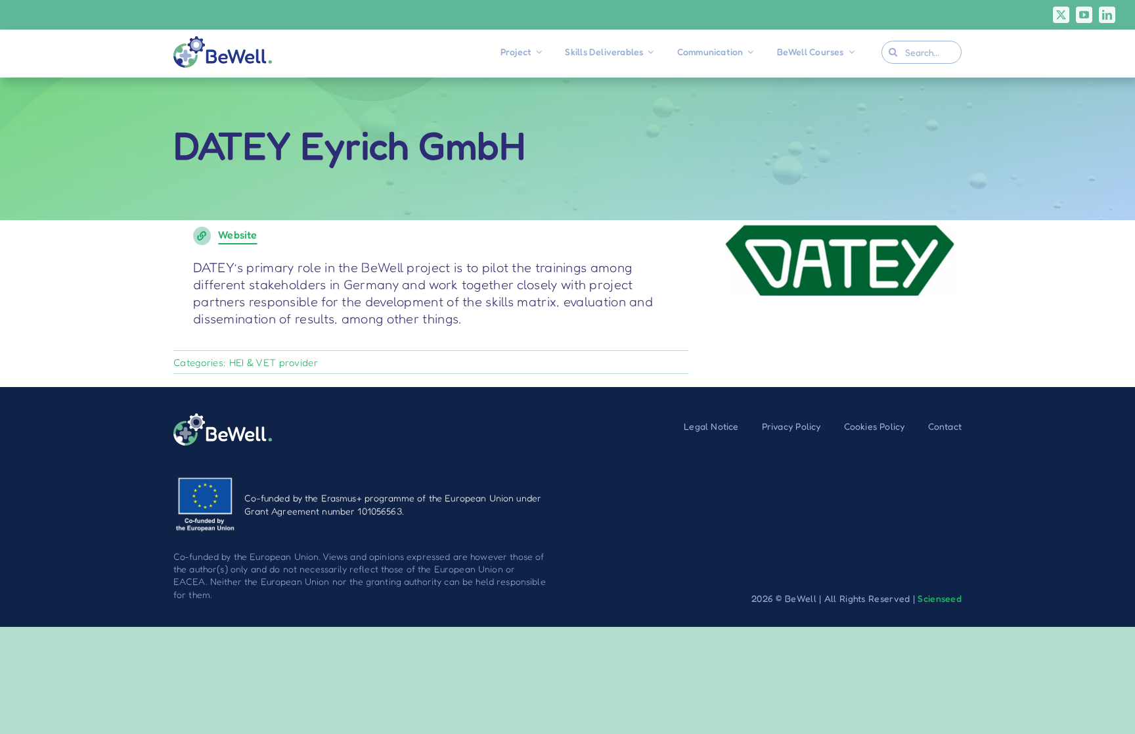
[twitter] (1061, 15)
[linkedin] (1107, 15)
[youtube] (1084, 15)
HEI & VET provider (273, 362)
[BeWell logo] (222, 43)
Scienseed (940, 598)
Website (237, 234)
